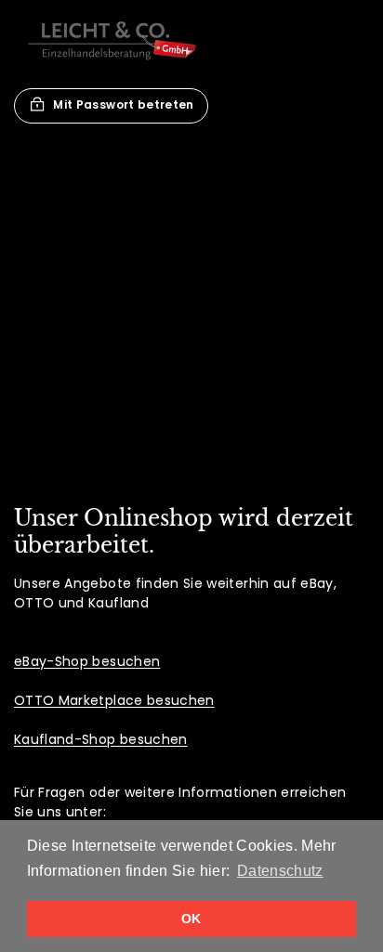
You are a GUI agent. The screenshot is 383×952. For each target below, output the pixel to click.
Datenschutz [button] (280, 871)
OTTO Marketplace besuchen (114, 700)
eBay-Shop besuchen (87, 661)
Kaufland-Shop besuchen (101, 739)
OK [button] (191, 918)
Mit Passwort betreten (123, 104)
